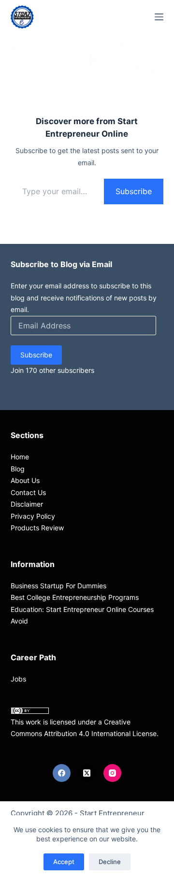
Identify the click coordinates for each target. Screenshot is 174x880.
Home (20, 457)
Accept (63, 862)
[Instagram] (112, 773)
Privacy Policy (33, 516)
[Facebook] (62, 773)
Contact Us (28, 492)
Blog (18, 469)
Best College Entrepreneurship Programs (75, 597)
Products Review (37, 528)
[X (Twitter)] (87, 773)
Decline (110, 862)
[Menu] (159, 17)
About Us (25, 480)
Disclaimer (27, 504)
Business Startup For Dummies (58, 586)
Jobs (18, 679)
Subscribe (134, 191)
